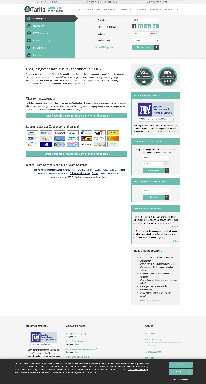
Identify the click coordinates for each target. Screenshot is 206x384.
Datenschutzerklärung (138, 369)
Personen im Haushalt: (107, 27)
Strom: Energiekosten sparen (77, 357)
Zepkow (66, 173)
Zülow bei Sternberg (80, 173)
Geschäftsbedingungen (154, 339)
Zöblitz (79, 170)
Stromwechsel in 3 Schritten (148, 300)
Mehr (167, 9)
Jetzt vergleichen (143, 47)
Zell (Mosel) (75, 177)
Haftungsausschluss (153, 351)
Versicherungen (105, 9)
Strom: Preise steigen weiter (77, 341)
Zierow (95, 173)
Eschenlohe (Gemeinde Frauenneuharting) (50, 174)
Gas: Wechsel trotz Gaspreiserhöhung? (82, 349)
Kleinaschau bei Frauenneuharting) (110, 174)
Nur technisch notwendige (181, 372)
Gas (76, 336)
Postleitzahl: (103, 20)
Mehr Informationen (180, 379)
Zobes (93, 177)
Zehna (91, 170)
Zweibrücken (98, 170)
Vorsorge (124, 9)
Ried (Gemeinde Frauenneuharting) (47, 169)
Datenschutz (150, 345)
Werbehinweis (150, 333)
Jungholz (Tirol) (69, 169)
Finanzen (140, 9)
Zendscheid (85, 170)
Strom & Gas (85, 9)
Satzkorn (98, 177)
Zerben (68, 177)
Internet (154, 9)
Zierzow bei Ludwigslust (57, 177)
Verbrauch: (102, 34)
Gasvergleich (31, 83)
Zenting (104, 177)
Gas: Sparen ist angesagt (76, 333)
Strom (76, 344)
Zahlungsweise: (104, 40)
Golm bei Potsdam (85, 177)
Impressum (149, 358)
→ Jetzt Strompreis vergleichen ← (77, 115)
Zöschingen (120, 169)
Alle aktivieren (181, 365)
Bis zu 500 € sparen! (104, 47)
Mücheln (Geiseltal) (108, 170)
